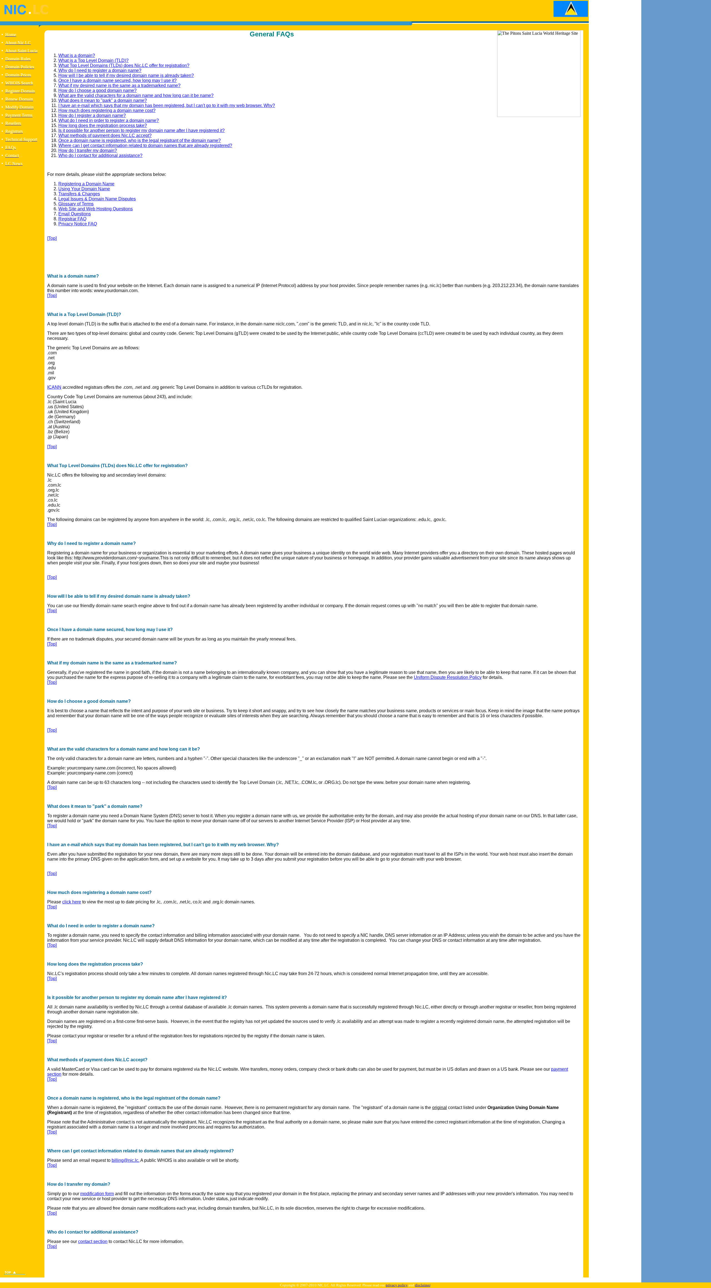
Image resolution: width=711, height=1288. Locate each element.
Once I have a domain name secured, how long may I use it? (117, 80)
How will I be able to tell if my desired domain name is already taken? (126, 75)
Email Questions (74, 213)
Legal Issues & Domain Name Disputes (97, 198)
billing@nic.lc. (125, 1160)
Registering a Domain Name (86, 183)
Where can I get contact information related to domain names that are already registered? (145, 145)
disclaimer (422, 1285)
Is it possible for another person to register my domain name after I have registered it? (141, 130)
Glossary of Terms (76, 203)
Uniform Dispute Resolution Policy (448, 677)
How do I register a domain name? (92, 115)
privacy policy (397, 1285)
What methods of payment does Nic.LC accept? (105, 135)
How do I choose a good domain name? (97, 90)
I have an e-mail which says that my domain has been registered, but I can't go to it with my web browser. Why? (166, 105)
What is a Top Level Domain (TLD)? (93, 60)
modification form (97, 1193)
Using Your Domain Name (84, 188)
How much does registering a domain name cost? (107, 110)
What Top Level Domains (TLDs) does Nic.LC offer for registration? (123, 65)
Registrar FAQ (72, 218)
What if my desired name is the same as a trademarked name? (119, 85)
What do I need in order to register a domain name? (108, 120)
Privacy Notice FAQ (77, 223)
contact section (92, 1241)
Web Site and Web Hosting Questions (95, 208)
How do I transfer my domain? (87, 150)
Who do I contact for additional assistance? (100, 155)
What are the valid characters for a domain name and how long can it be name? (136, 95)
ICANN (54, 387)
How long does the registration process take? (102, 125)
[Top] (52, 238)
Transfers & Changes (79, 193)
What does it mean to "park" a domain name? (102, 100)
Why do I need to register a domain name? (99, 70)
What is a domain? (76, 55)
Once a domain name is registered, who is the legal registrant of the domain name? (139, 140)
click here (71, 902)
